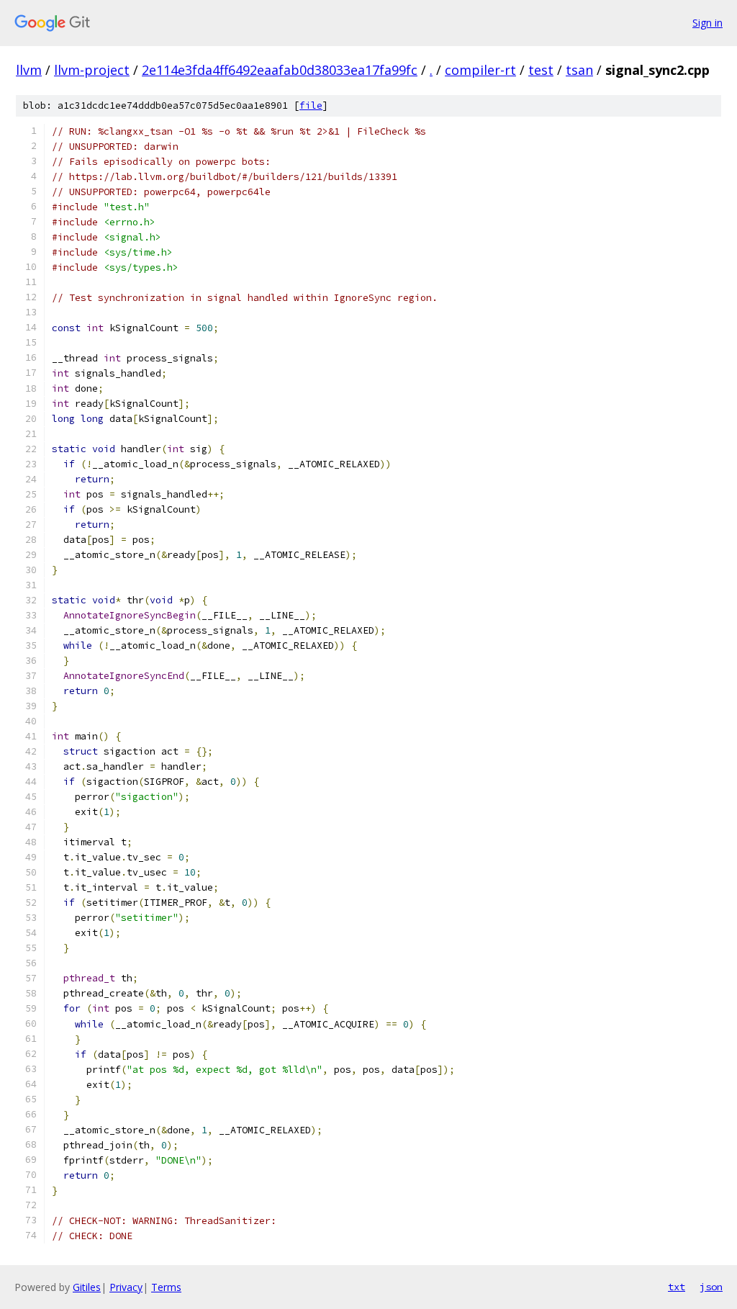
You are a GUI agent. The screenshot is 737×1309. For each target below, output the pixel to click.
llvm (29, 69)
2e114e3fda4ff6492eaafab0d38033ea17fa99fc (279, 69)
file (310, 105)
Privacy (126, 1287)
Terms (166, 1287)
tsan (579, 69)
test (540, 69)
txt (676, 1286)
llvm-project (92, 69)
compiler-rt (480, 69)
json (711, 1286)
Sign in (707, 23)
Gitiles (87, 1287)
